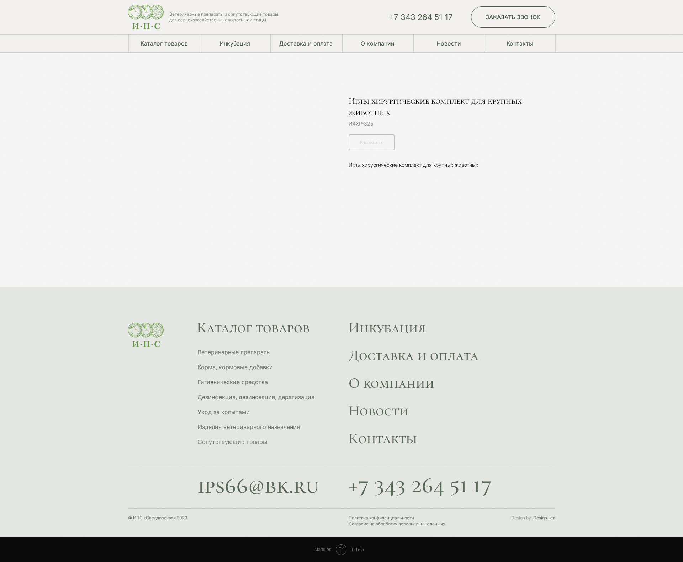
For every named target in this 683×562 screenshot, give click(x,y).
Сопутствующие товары (232, 441)
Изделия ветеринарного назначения (249, 426)
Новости (378, 411)
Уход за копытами (224, 411)
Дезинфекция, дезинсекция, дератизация (256, 397)
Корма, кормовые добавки (235, 367)
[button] (513, 17)
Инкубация (387, 327)
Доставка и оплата (413, 355)
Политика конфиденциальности (381, 517)
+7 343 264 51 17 (420, 17)
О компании (391, 383)
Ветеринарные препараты (234, 352)
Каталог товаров (253, 327)
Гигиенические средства (233, 382)
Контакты (383, 438)
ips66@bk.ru (258, 485)
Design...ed (544, 517)
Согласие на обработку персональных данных (397, 523)
